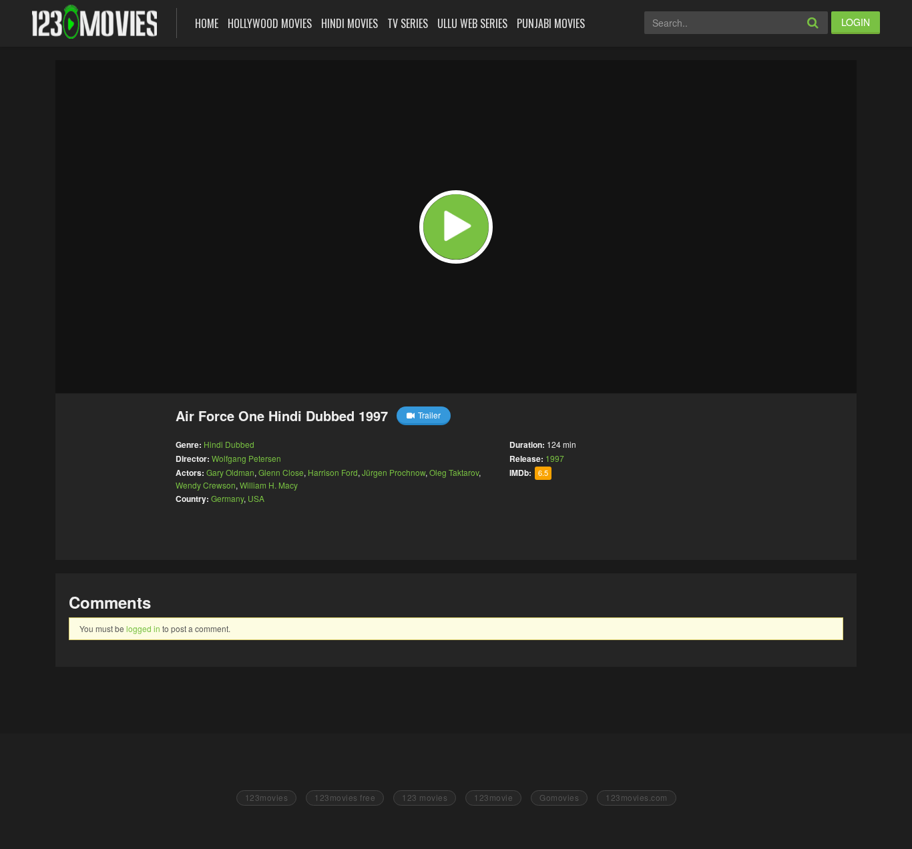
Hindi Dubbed (229, 444)
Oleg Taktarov (454, 472)
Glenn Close (281, 472)
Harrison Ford (333, 472)
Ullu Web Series (472, 23)
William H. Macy (269, 485)
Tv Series (407, 23)
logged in (143, 628)
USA (256, 498)
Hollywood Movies (270, 23)
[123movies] (94, 22)
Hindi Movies (349, 23)
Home (206, 23)
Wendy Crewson (206, 485)
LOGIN (855, 22)
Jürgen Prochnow (393, 472)
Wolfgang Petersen (246, 458)
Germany (227, 498)
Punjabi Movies (551, 23)
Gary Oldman (230, 472)
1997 (554, 458)
